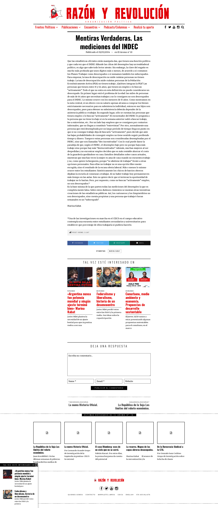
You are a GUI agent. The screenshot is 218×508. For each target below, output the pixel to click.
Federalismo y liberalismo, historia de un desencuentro (106, 299)
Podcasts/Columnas (115, 27)
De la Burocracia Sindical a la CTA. (170, 448)
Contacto (90, 495)
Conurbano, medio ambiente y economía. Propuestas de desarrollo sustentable (137, 302)
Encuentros (90, 27)
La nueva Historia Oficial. (76, 446)
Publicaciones (70, 27)
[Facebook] (165, 27)
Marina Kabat (114, 251)
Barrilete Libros (106, 495)
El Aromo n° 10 (125, 52)
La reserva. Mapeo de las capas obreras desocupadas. (139, 449)
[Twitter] (170, 27)
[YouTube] (174, 27)
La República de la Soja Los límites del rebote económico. (46, 449)
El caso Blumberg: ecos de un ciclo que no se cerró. (107, 448)
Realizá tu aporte (144, 27)
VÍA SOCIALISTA (143, 495)
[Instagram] (178, 27)
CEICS (120, 495)
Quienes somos (75, 495)
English (130, 495)
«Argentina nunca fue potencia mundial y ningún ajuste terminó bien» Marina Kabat (79, 302)
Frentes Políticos (45, 27)
